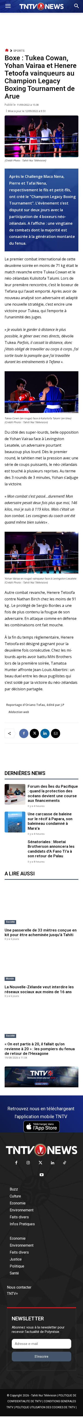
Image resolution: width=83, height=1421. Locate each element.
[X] (34, 733)
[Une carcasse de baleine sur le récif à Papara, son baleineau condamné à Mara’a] (15, 822)
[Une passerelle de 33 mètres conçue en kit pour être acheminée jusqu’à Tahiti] (41, 907)
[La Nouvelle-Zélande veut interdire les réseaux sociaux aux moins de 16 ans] (41, 964)
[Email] (55, 733)
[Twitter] (40, 1163)
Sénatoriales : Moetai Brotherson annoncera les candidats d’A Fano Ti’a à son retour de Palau (51, 848)
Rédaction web (19, 712)
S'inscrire (41, 1356)
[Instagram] (28, 1163)
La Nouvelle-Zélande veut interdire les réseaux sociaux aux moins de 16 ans (39, 989)
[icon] (7, 50)
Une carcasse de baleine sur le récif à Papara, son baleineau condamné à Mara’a (50, 821)
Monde (10, 978)
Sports (18, 51)
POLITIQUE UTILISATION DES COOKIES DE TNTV (45, 1407)
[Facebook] (23, 733)
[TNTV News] (41, 1150)
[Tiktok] (65, 1163)
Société (10, 922)
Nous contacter (19, 1287)
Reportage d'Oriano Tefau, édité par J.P (35, 705)
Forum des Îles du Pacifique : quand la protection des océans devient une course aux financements (53, 793)
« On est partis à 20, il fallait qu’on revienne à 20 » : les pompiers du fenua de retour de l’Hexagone (40, 1049)
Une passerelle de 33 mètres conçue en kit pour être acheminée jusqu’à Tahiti (41, 932)
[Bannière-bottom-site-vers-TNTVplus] (41, 1086)
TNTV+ (12, 1293)
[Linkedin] (45, 733)
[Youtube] (42, 1175)
